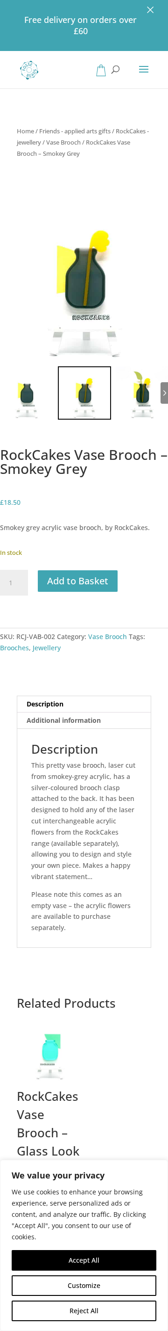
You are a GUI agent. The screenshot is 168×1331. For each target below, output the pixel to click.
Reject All (84, 1310)
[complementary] (84, 1245)
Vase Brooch (63, 142)
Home (25, 131)
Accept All (84, 1260)
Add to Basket (77, 581)
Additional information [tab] (64, 720)
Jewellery (47, 647)
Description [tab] (45, 703)
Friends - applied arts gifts (75, 131)
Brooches (14, 647)
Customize (84, 1285)
